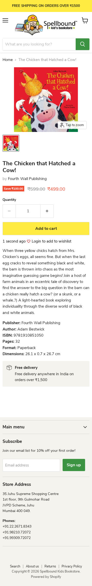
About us (32, 566)
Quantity (9, 200)
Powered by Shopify (46, 577)
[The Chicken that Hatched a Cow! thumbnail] (11, 143)
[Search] (82, 44)
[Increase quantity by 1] (47, 211)
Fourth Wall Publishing (27, 178)
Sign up (74, 465)
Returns (50, 566)
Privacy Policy (72, 566)
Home (8, 60)
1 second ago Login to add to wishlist (37, 241)
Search (15, 566)
